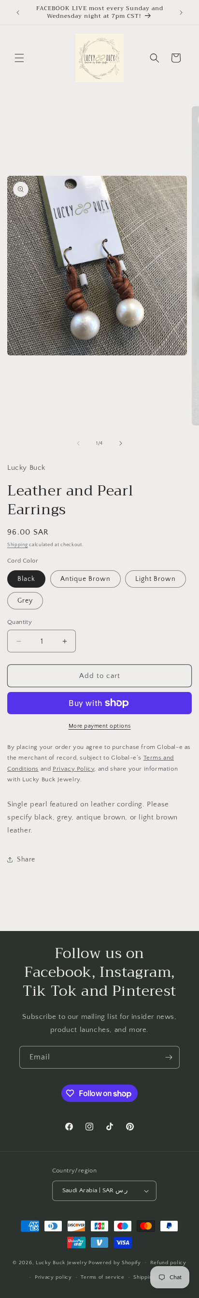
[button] (19, 58)
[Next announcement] (181, 12)
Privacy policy (53, 1277)
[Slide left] (78, 443)
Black (26, 579)
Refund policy (168, 1263)
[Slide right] (120, 443)
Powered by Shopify (114, 1262)
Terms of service (102, 1277)
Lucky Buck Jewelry (61, 1262)
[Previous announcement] (17, 12)
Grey (25, 601)
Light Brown (155, 579)
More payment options (100, 726)
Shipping (17, 545)
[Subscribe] (168, 1057)
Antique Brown (85, 579)
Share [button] (26, 859)
